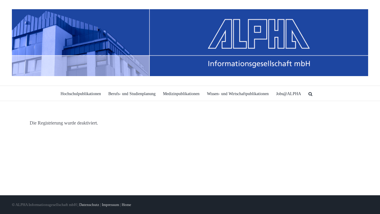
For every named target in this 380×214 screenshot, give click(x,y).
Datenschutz (89, 204)
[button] (310, 93)
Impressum (110, 204)
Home (126, 204)
